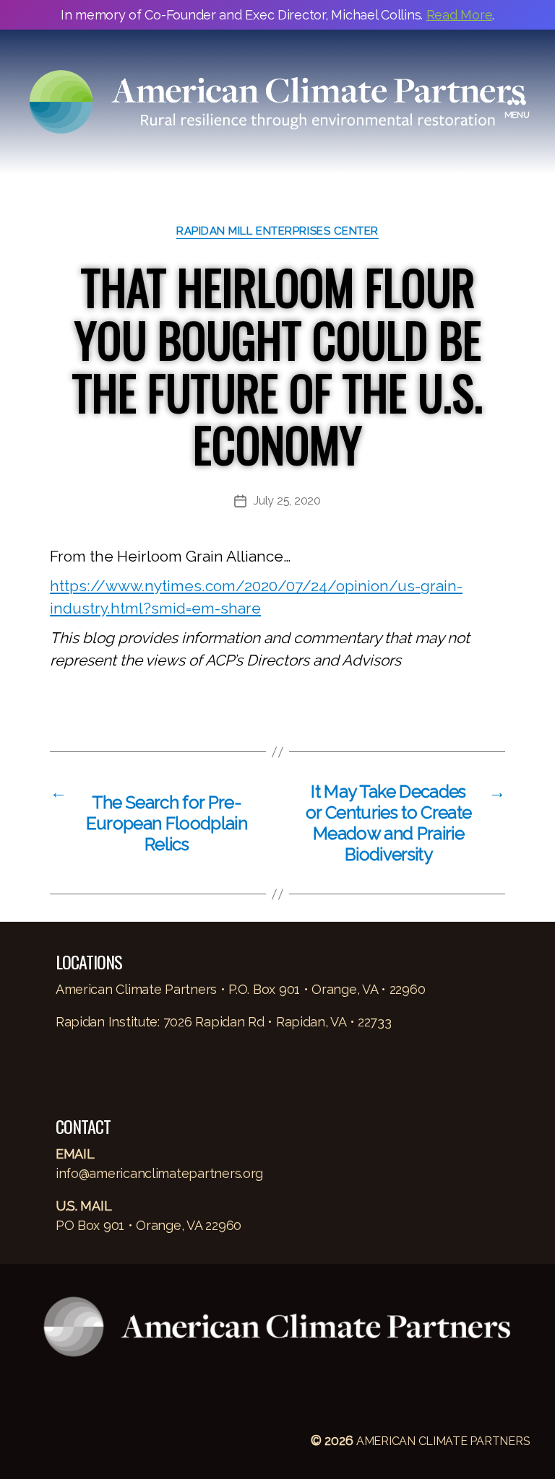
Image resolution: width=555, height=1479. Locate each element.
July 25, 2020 (287, 500)
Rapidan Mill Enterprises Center (277, 230)
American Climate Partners (443, 1441)
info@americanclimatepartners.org (159, 1173)
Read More (459, 14)
